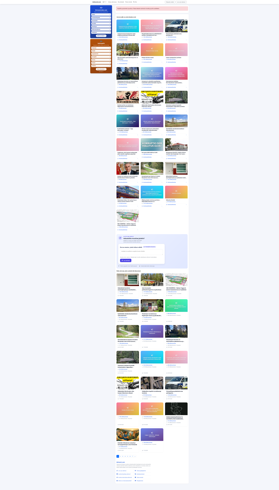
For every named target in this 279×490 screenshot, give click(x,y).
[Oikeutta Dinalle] (176, 196)
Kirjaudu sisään (170, 2)
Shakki (101, 50)
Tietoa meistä (128, 2)
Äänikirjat (101, 26)
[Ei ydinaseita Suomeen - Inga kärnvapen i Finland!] (127, 126)
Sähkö (101, 14)
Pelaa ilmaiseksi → (101, 69)
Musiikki (101, 23)
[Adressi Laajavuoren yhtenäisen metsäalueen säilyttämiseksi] (152, 126)
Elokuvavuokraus (101, 29)
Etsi (136, 2)
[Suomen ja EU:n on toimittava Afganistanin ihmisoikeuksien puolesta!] (127, 102)
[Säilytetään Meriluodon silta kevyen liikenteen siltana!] (152, 102)
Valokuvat (101, 32)
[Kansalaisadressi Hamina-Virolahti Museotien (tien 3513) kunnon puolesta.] (152, 173)
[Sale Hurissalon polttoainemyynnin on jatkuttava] (127, 54)
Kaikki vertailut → (101, 35)
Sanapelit (101, 56)
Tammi (101, 62)
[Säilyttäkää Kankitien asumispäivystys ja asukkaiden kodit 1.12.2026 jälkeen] (176, 173)
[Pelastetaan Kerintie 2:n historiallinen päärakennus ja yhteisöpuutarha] (127, 78)
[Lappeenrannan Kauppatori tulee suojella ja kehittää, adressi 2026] (127, 31)
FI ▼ (105, 2)
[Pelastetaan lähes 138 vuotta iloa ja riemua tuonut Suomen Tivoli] (127, 197)
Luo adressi (127, 260)
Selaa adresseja (112, 2)
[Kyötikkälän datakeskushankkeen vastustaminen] (176, 126)
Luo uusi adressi (181, 2)
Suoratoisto (101, 20)
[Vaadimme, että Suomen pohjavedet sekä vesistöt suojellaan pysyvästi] (127, 149)
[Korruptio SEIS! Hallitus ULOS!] (152, 148)
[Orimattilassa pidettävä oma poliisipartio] (176, 31)
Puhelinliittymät (101, 17)
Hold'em (101, 65)
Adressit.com (96, 2)
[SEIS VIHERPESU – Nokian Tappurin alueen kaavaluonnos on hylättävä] (127, 220)
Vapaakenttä (101, 53)
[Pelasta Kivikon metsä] (152, 53)
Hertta (101, 59)
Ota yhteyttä (121, 2)
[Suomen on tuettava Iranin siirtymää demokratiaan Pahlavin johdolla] (127, 173)
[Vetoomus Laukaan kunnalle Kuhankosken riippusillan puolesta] (176, 102)
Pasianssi (101, 48)
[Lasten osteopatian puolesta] (176, 53)
